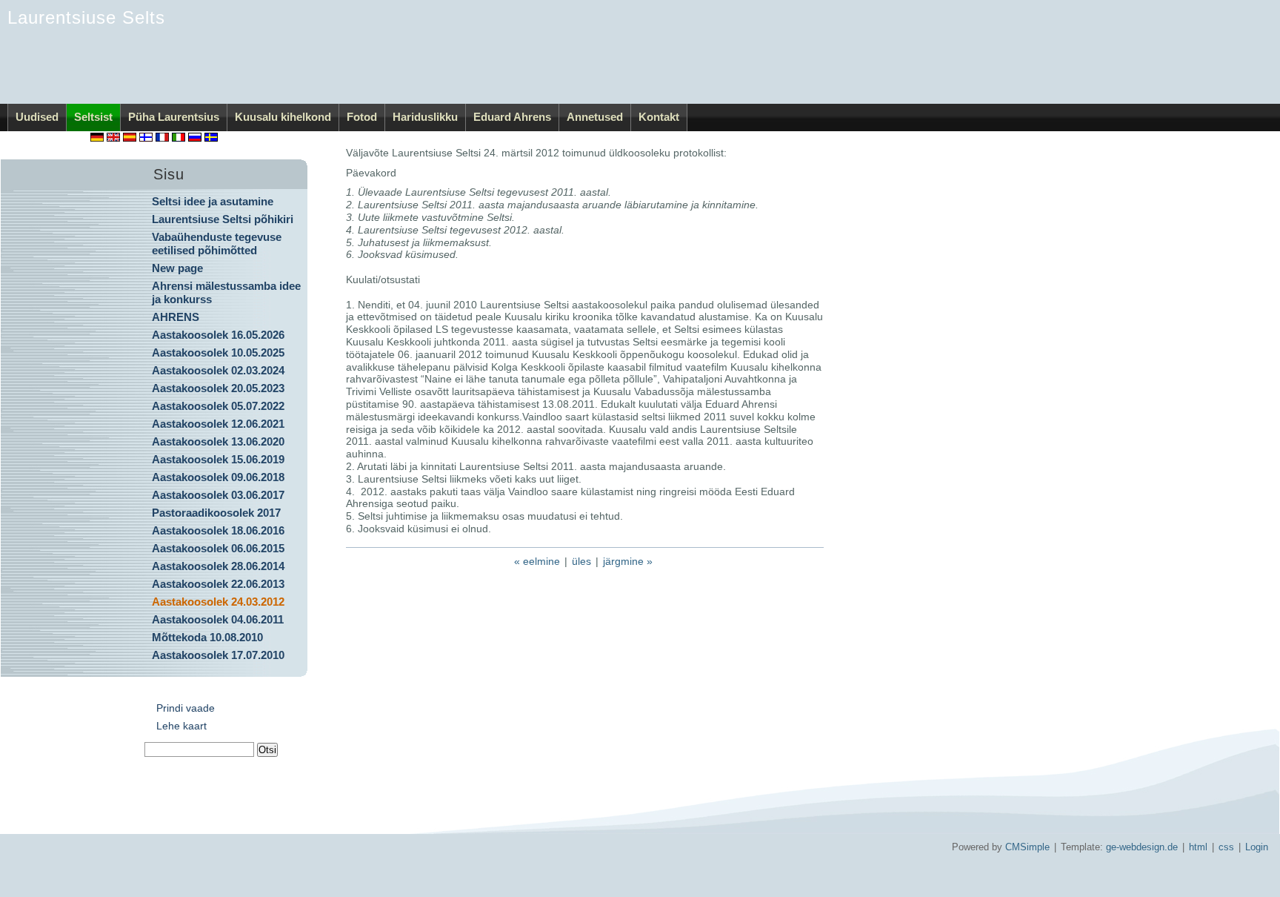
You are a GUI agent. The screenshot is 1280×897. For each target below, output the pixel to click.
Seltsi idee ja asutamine (212, 201)
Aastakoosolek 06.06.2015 (218, 548)
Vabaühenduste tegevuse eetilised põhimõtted (216, 243)
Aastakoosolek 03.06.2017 (218, 495)
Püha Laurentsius (173, 116)
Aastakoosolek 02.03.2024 (218, 370)
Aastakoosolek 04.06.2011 (218, 619)
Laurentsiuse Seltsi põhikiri (222, 219)
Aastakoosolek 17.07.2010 (218, 655)
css (1226, 847)
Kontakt (659, 116)
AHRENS (175, 317)
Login (1256, 847)
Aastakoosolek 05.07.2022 (218, 406)
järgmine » (628, 561)
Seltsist (93, 116)
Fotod (362, 116)
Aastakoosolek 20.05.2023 (218, 388)
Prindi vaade (185, 708)
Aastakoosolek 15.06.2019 (218, 459)
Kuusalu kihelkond (283, 116)
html (1198, 847)
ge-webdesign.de (1142, 847)
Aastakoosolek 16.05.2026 (218, 334)
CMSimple (1027, 847)
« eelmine (537, 561)
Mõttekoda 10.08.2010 (207, 637)
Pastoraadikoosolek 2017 (216, 512)
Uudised (37, 116)
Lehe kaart (181, 726)
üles (581, 561)
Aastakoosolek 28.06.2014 (218, 566)
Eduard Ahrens (512, 116)
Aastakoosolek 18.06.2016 (218, 530)
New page (177, 268)
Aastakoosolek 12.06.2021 (218, 423)
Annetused (595, 116)
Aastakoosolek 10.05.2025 (218, 352)
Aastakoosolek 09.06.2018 (218, 477)
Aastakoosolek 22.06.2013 (218, 583)
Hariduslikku (425, 116)
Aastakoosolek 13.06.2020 (218, 441)
